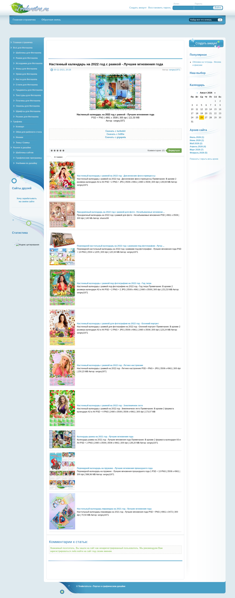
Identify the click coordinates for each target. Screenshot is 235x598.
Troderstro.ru (84, 586)
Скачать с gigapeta (115, 137)
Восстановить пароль (159, 7)
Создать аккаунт (138, 7)
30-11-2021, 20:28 (62, 70)
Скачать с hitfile (115, 134)
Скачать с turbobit (115, 131)
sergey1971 (174, 70)
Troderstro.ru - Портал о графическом (29, 7)
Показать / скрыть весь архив (204, 159)
